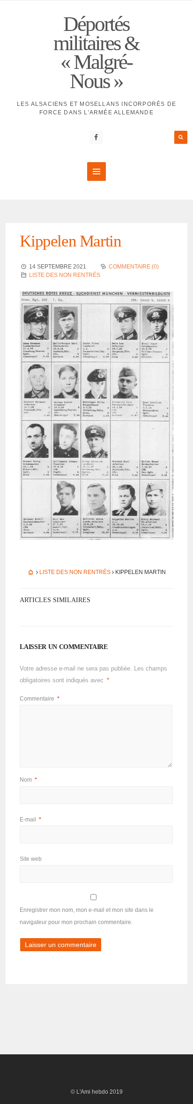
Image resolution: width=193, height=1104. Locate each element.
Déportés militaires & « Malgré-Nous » (96, 52)
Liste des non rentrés (64, 275)
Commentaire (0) (134, 266)
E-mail (30, 819)
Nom (28, 779)
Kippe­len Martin (70, 241)
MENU (96, 171)
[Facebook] (96, 137)
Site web (31, 859)
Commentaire (39, 698)
